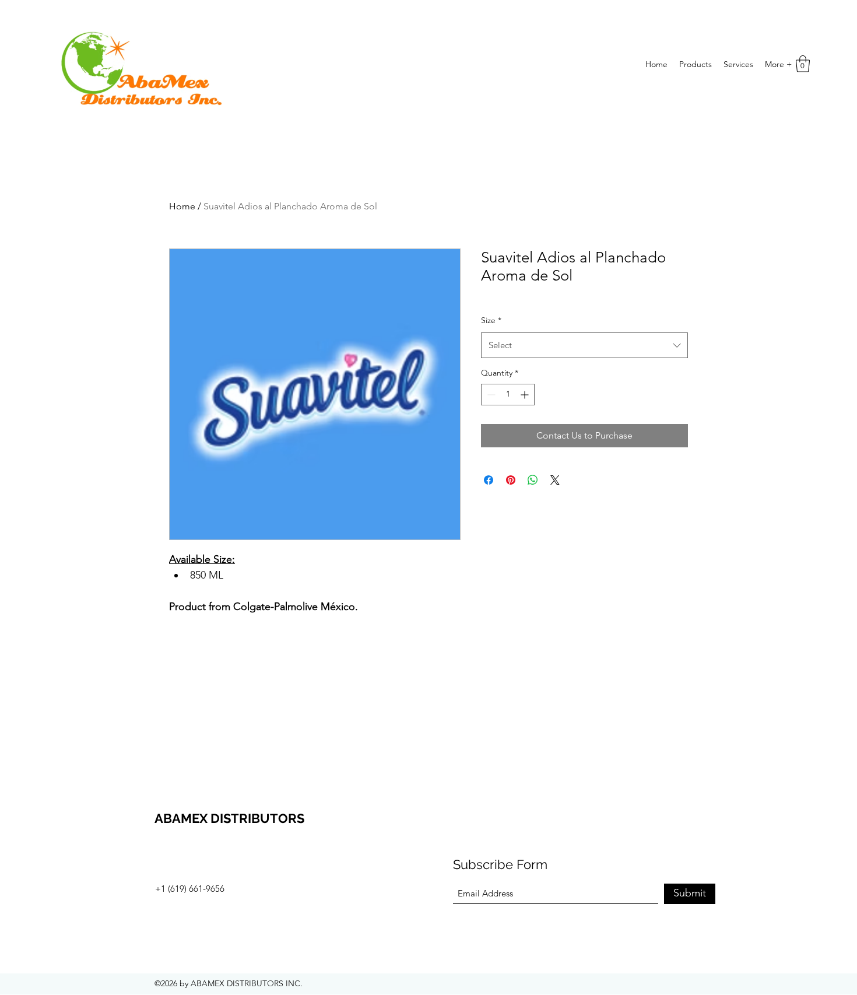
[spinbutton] (507, 394)
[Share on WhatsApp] (533, 480)
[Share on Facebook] (489, 480)
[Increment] (525, 394)
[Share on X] (555, 480)
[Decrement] (490, 394)
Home (182, 206)
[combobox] (584, 345)
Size (491, 320)
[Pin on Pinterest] (511, 480)
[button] (803, 63)
